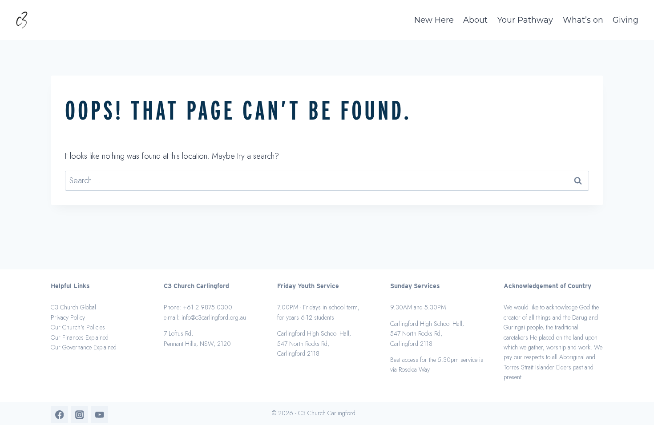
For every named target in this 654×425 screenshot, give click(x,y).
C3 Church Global (73, 307)
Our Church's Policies (78, 327)
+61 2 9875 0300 (207, 307)
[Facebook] (59, 414)
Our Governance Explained (84, 347)
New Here (434, 20)
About (475, 20)
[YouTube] (99, 414)
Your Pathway (525, 20)
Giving (625, 20)
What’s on (583, 20)
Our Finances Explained (80, 337)
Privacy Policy (68, 317)
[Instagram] (79, 414)
